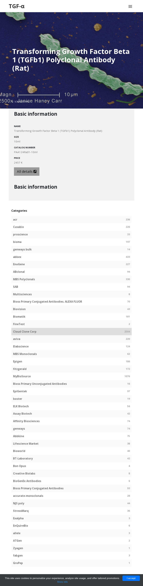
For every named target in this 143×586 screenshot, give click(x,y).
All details (25, 171)
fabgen (18, 555)
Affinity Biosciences (26, 421)
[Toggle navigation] (130, 6)
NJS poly (18, 503)
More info (62, 581)
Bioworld (19, 451)
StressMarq (21, 511)
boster (17, 398)
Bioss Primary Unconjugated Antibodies (40, 383)
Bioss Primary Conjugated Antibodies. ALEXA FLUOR (47, 301)
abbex (17, 257)
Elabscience (21, 346)
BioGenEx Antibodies (27, 481)
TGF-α (16, 6)
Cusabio (18, 227)
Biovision (19, 309)
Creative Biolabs (24, 473)
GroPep (18, 563)
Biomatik (19, 316)
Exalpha (18, 518)
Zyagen (18, 548)
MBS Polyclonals (24, 279)
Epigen (17, 361)
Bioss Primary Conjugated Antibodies (38, 488)
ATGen (17, 540)
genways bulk (22, 249)
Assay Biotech (22, 413)
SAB (15, 286)
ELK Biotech (21, 406)
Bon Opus (19, 466)
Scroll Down (21, 101)
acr (15, 219)
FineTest (19, 324)
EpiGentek (20, 391)
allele (16, 533)
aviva (16, 339)
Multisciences (22, 294)
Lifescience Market (26, 443)
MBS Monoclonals (25, 354)
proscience (20, 234)
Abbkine (18, 436)
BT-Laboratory (23, 458)
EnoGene (19, 264)
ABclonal (19, 271)
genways (19, 428)
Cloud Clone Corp (24, 331)
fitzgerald (20, 369)
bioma (17, 242)
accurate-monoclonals (28, 496)
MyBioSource (22, 376)
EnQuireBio (20, 525)
